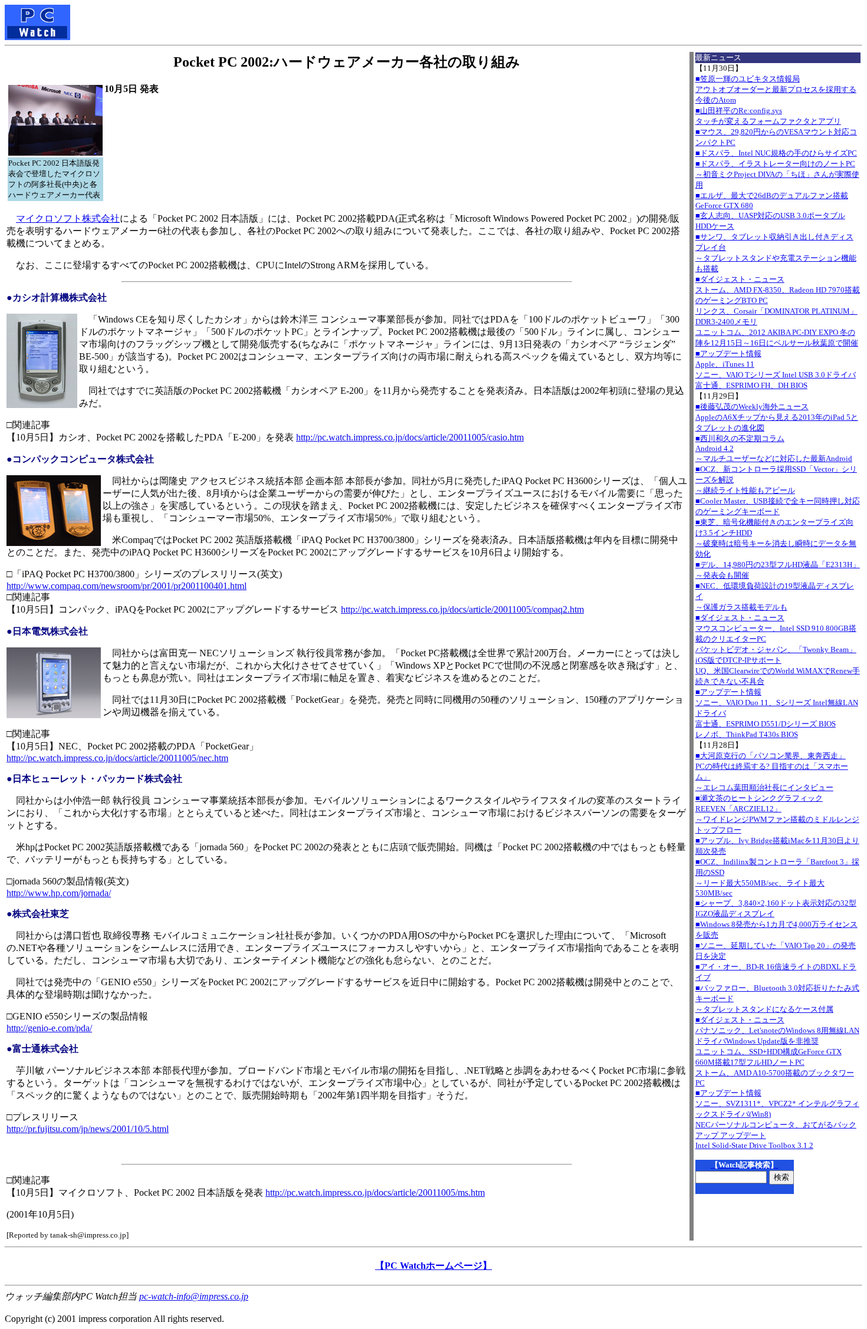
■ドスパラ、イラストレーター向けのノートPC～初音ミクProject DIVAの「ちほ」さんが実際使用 (777, 174)
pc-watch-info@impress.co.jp (193, 1296)
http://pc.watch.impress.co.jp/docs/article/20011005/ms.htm (375, 1192)
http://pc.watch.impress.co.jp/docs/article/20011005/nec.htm (117, 758)
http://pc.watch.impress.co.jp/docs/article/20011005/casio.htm (410, 437)
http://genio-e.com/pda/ (49, 1028)
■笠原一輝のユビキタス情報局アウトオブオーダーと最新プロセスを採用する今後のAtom (775, 89)
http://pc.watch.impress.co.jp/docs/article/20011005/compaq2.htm (462, 609)
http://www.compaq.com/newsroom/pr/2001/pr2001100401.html (126, 586)
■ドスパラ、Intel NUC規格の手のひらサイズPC (776, 153)
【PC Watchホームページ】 (433, 1266)
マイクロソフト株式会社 (68, 218)
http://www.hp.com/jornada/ (58, 893)
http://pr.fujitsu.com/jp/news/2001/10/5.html (87, 1129)
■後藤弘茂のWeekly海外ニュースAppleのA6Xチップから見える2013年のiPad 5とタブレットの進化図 (776, 417)
